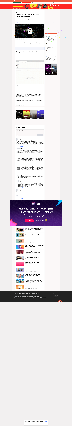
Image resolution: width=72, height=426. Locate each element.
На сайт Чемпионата (40, 220)
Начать (29, 220)
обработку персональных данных (35, 422)
